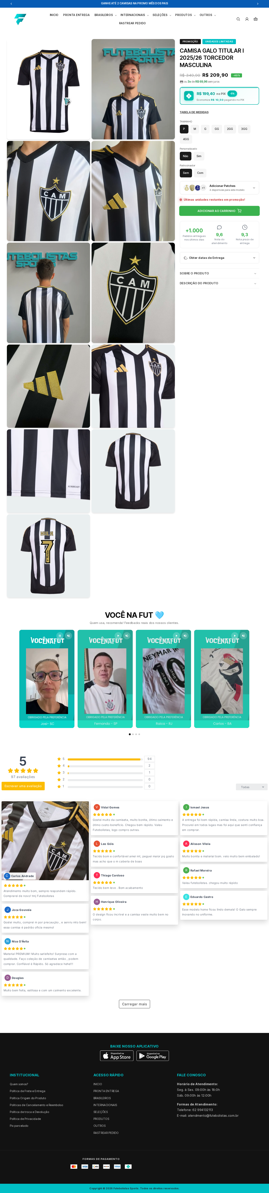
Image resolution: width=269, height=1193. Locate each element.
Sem (186, 173)
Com (200, 173)
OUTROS (100, 1126)
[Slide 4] (139, 734)
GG (217, 129)
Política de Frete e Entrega (27, 1091)
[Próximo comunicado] (257, 3)
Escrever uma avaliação (23, 786)
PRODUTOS (101, 1119)
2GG (230, 129)
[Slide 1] (130, 734)
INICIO (98, 1084)
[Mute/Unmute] (68, 635)
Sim (199, 156)
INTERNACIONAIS (105, 1105)
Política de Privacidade (25, 1119)
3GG (244, 129)
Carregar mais (134, 1004)
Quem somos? (19, 1084)
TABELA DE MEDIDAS (194, 112)
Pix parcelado (19, 1126)
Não (185, 156)
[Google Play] (152, 1056)
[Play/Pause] (59, 635)
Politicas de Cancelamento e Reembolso (36, 1105)
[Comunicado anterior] (11, 3)
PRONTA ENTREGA (106, 1091)
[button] (105, 15)
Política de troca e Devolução (29, 1112)
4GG (186, 139)
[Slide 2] (133, 734)
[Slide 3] (136, 734)
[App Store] (117, 1055)
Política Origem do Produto (28, 1098)
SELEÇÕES (101, 1112)
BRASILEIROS (102, 1098)
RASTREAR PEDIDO (106, 1132)
